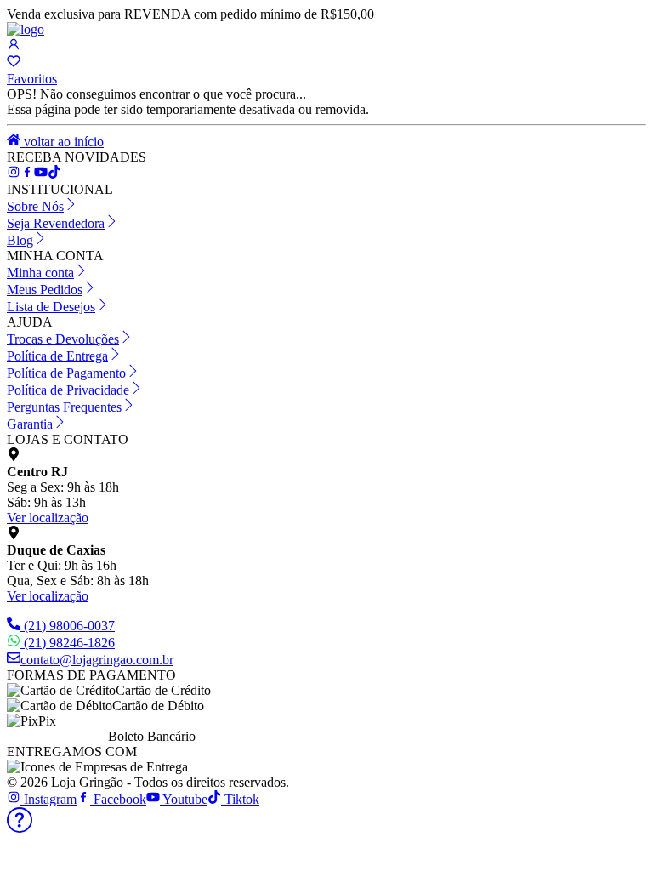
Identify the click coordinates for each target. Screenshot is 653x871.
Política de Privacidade (68, 390)
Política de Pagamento (66, 373)
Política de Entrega (57, 356)
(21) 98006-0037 (69, 625)
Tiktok (240, 799)
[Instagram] (13, 174)
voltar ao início (62, 141)
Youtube (183, 799)
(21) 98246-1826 (69, 642)
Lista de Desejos (51, 306)
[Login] (13, 46)
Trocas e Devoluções (63, 339)
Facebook (118, 799)
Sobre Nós (35, 206)
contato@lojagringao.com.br (96, 659)
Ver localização (47, 517)
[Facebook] (27, 174)
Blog (20, 240)
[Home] (25, 29)
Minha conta (40, 272)
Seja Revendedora (56, 223)
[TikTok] (41, 174)
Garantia (30, 424)
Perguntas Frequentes (64, 407)
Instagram (48, 799)
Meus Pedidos (44, 289)
